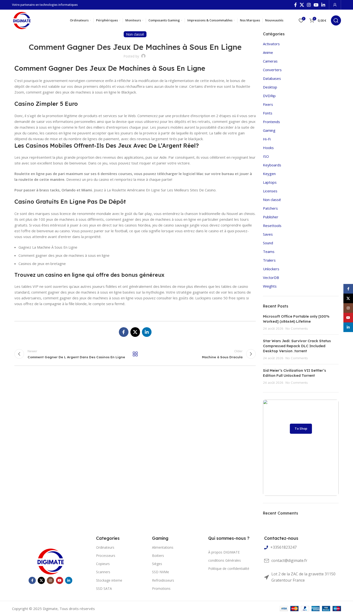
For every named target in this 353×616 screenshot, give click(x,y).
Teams (268, 251)
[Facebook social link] (295, 4)
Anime (268, 52)
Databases (272, 78)
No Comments (297, 328)
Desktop (270, 87)
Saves (268, 234)
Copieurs (103, 563)
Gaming (269, 130)
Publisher (270, 216)
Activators (271, 43)
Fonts (267, 113)
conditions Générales (224, 560)
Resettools (272, 225)
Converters (272, 69)
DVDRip (269, 95)
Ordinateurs (105, 547)
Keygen (269, 173)
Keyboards (272, 165)
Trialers (269, 260)
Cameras (270, 61)
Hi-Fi (267, 139)
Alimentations (162, 547)
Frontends (271, 121)
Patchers (270, 208)
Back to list (135, 354)
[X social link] (301, 4)
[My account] (335, 5)
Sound (268, 242)
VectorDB (271, 277)
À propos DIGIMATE (224, 552)
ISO (266, 156)
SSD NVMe (160, 572)
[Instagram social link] (308, 4)
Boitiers (158, 555)
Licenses (270, 191)
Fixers (268, 104)
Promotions (161, 588)
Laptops (270, 182)
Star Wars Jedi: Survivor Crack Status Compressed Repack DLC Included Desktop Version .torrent (297, 346)
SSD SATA (104, 588)
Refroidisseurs (163, 580)
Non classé (272, 199)
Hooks (268, 147)
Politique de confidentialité (228, 568)
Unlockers (271, 268)
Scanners (103, 572)
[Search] (336, 20)
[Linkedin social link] (323, 4)
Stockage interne (109, 580)
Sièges (157, 563)
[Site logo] (21, 20)
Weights (270, 286)
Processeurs (105, 555)
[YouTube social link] (316, 4)
